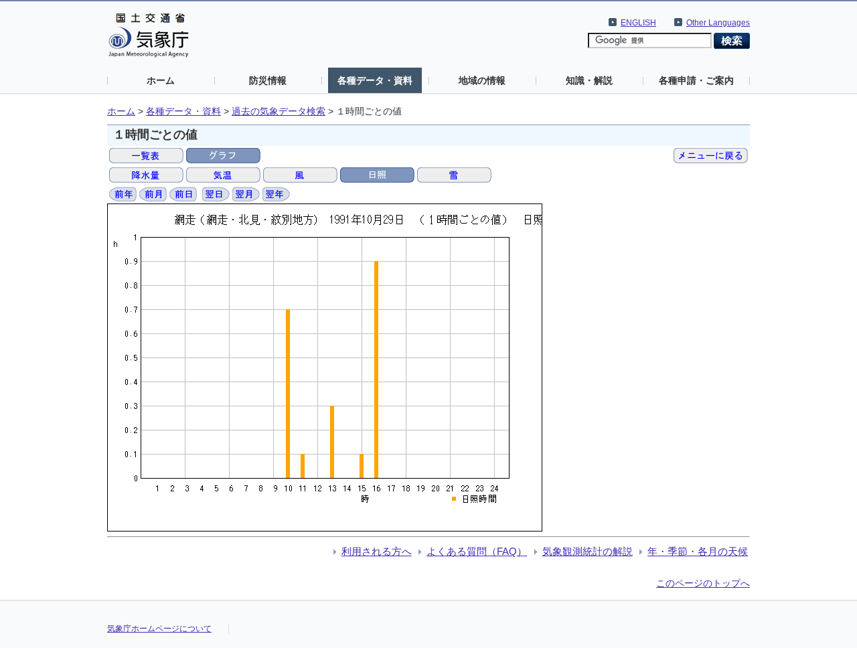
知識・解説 (589, 80)
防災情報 (268, 80)
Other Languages (718, 22)
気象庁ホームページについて (159, 628)
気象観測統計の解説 (587, 551)
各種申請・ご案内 (696, 80)
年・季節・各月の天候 (697, 551)
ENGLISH (638, 22)
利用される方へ (376, 551)
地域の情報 (482, 80)
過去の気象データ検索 (278, 111)
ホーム (161, 80)
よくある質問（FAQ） (476, 551)
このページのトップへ (703, 583)
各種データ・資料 (374, 80)
